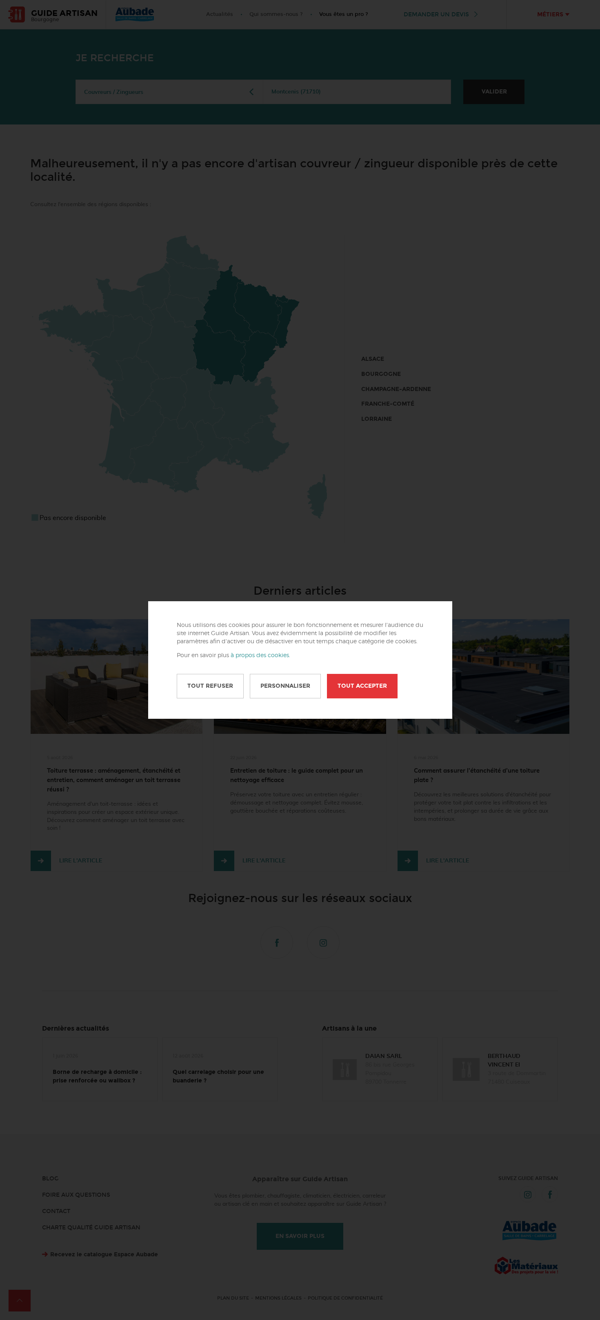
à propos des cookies (260, 655)
